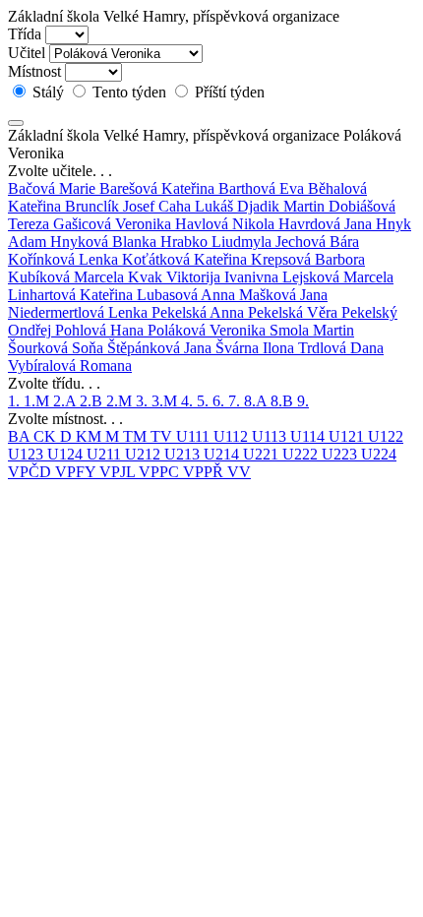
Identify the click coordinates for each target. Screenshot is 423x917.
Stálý (48, 92)
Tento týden (129, 92)
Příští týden (228, 92)
